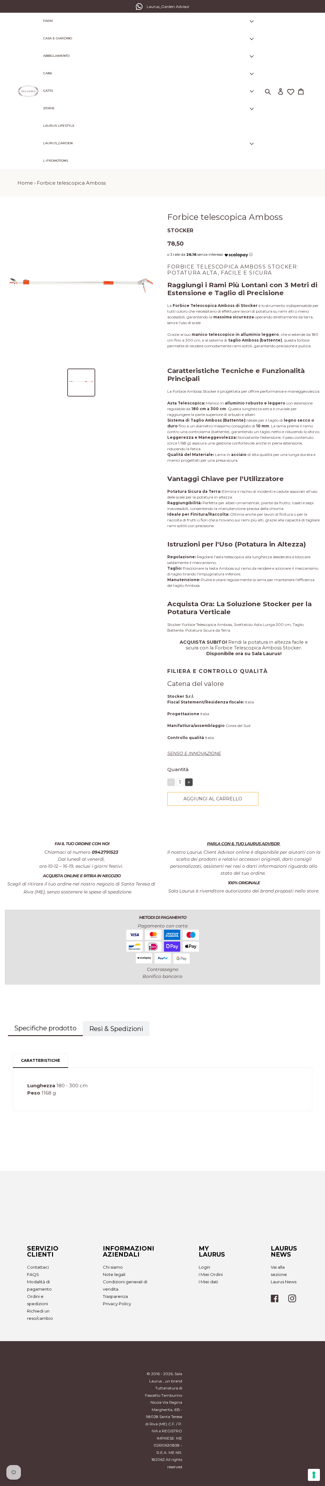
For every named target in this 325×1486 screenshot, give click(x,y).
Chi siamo (113, 1267)
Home (25, 183)
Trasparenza (115, 1296)
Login (204, 1267)
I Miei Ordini (211, 1274)
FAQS (33, 1274)
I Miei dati (208, 1281)
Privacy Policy (117, 1303)
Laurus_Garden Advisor (168, 6)
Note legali (114, 1274)
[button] (236, 253)
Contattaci (38, 1267)
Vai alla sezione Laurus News (283, 1274)
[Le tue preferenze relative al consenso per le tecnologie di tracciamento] (314, 1475)
